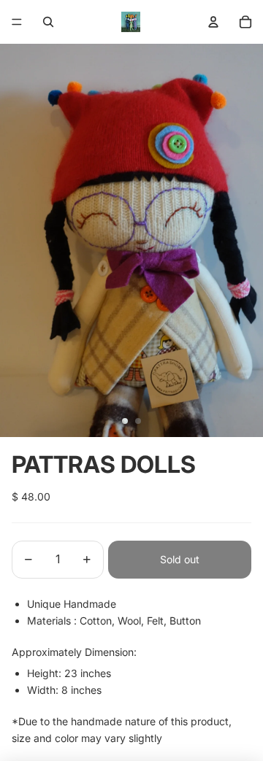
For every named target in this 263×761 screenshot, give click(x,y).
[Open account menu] (213, 22)
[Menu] (17, 22)
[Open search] (48, 22)
